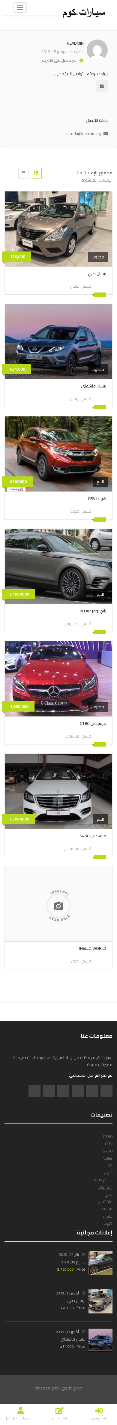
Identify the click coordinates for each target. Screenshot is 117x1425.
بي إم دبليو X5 (73, 1262)
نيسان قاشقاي (93, 386)
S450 (107, 1151)
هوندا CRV (97, 498)
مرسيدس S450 (93, 836)
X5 (110, 1165)
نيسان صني (97, 273)
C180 (107, 1136)
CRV (108, 1144)
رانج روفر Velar (93, 611)
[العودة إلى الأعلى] (19, 1387)
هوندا (75, 511)
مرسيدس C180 (93, 723)
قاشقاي (105, 1201)
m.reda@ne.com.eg (83, 133)
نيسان (75, 286)
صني (108, 1194)
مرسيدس (72, 736)
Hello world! (92, 948)
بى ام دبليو (103, 1180)
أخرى (75, 961)
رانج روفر (72, 623)
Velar (107, 1158)
